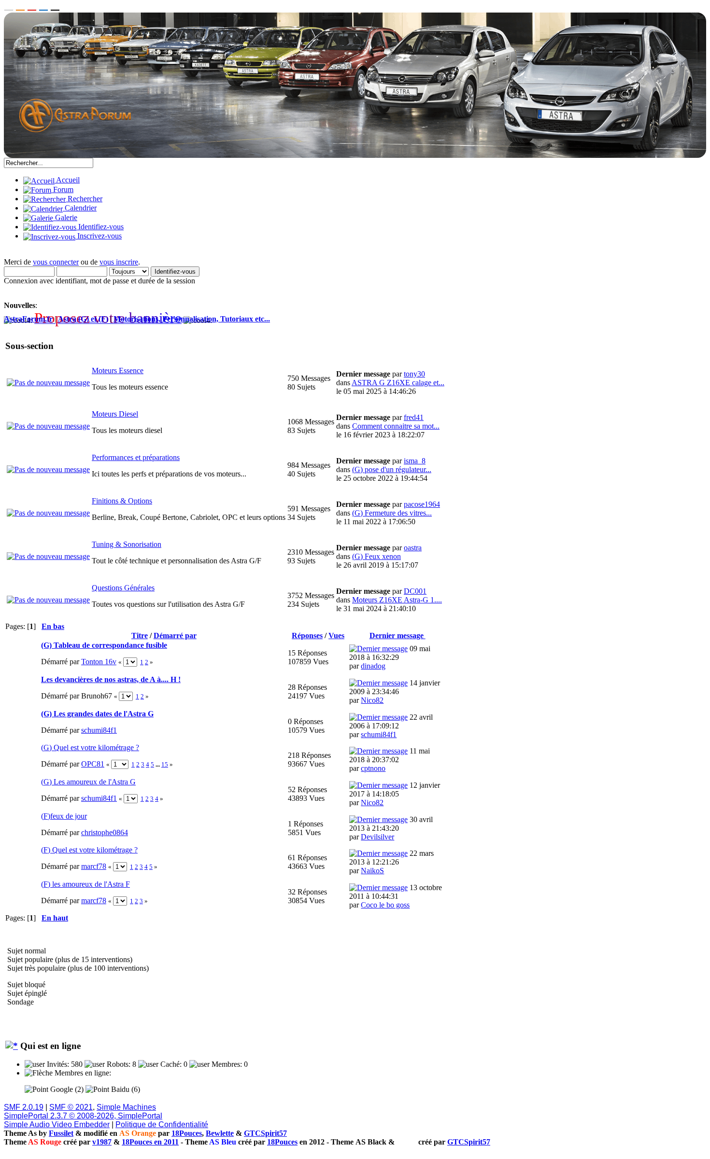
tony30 (414, 374)
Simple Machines (126, 1107)
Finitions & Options (122, 501)
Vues (336, 635)
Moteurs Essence (117, 370)
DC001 (415, 591)
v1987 (102, 1142)
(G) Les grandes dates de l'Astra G (97, 714)
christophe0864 (104, 832)
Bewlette (220, 1133)
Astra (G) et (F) (83, 319)
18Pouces (186, 1133)
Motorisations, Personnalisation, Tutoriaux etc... (192, 319)
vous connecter (56, 262)
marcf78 (93, 866)
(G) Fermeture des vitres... (392, 513)
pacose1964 (422, 504)
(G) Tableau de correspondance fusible (104, 645)
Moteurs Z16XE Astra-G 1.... (397, 600)
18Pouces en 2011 (150, 1142)
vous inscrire (118, 262)
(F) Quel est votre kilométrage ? (89, 850)
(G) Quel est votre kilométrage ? (90, 747)
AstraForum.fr (28, 319)
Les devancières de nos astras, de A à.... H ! (111, 679)
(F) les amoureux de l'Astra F (85, 884)
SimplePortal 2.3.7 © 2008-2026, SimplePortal (83, 1116)
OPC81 (92, 764)
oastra (413, 548)
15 (164, 764)
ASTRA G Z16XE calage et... (398, 382)
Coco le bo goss (385, 905)
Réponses (307, 635)
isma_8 (415, 461)
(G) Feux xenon (376, 556)
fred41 (414, 417)
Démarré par (175, 635)
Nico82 (372, 700)
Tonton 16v (98, 661)
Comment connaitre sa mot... (396, 426)
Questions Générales (123, 588)
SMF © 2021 (71, 1107)
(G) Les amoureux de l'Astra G (88, 782)
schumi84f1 (99, 730)
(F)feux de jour (64, 816)
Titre (139, 635)
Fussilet (61, 1133)
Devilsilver (377, 837)
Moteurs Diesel (115, 414)
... (158, 764)
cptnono (373, 768)
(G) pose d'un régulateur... (391, 469)
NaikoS (372, 870)
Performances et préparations (136, 457)
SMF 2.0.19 (23, 1107)
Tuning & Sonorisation (126, 544)
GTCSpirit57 (265, 1133)
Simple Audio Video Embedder (57, 1124)
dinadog (373, 666)
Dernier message (397, 635)
